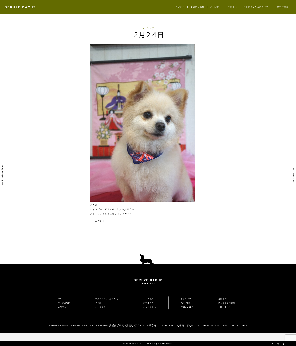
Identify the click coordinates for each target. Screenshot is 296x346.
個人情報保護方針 (226, 303)
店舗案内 (62, 307)
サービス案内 (64, 303)
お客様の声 (282, 7)
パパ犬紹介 (216, 7)
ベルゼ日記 (186, 303)
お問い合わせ (225, 307)
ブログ (231, 7)
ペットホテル (149, 307)
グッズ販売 (148, 299)
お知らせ (222, 299)
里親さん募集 (197, 7)
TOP (60, 299)
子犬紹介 (180, 7)
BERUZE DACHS (20, 7)
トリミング (148, 28)
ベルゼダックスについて (256, 7)
